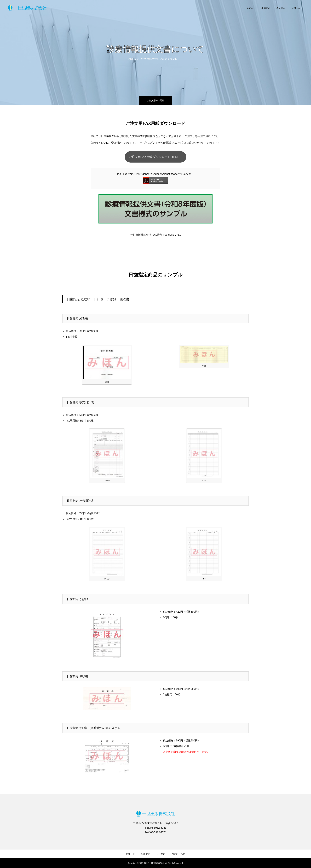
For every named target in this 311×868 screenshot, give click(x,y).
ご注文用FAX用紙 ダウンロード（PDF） (155, 156)
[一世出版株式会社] (27, 8)
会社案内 (280, 8)
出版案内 (266, 8)
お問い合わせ (298, 8)
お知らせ (251, 8)
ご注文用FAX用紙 (155, 100)
